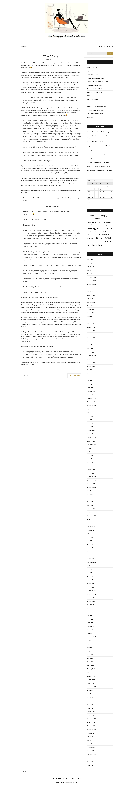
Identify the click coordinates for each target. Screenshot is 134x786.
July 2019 (89, 334)
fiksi (98, 222)
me (53, 53)
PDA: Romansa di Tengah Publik (95, 110)
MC (107, 229)
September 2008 (91, 729)
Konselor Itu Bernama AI (93, 74)
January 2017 (90, 395)
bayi (99, 216)
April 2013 (90, 544)
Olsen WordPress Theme (63, 782)
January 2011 (90, 630)
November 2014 (91, 480)
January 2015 (90, 473)
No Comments (57, 59)
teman (107, 241)
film (101, 222)
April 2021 (90, 305)
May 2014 (90, 498)
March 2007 (90, 765)
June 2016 (90, 416)
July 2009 (89, 694)
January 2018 (90, 352)
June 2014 (90, 494)
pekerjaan (105, 234)
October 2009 (91, 683)
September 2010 (91, 644)
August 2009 (90, 690)
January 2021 (90, 313)
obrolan (105, 232)
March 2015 (90, 466)
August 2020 (90, 316)
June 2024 (90, 291)
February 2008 (91, 747)
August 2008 (90, 733)
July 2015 (89, 451)
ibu (103, 222)
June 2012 (90, 569)
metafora (90, 232)
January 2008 (90, 751)
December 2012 (91, 555)
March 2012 (90, 580)
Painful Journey (91, 96)
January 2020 (90, 323)
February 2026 (91, 263)
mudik (94, 232)
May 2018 (90, 345)
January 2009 (90, 715)
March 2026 (90, 259)
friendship (47, 53)
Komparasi (90, 117)
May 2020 (90, 320)
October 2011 (91, 597)
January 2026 (90, 266)
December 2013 (91, 516)
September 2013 (91, 526)
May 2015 (90, 459)
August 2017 (90, 370)
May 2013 (90, 540)
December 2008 (91, 719)
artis (96, 216)
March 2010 (90, 665)
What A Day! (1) (51, 56)
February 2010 (91, 669)
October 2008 (91, 726)
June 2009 (90, 697)
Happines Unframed (92, 71)
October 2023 (91, 295)
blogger (107, 216)
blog (103, 216)
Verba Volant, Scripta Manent (95, 113)
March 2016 (90, 427)
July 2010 (89, 651)
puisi (100, 238)
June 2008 (90, 736)
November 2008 (91, 722)
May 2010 (90, 658)
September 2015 (91, 444)
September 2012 (91, 562)
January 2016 (90, 434)
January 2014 (90, 512)
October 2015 (91, 441)
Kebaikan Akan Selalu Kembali (95, 92)
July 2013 (89, 533)
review (89, 242)
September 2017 (91, 366)
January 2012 (90, 587)
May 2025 (90, 270)
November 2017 (91, 359)
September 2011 (91, 601)
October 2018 (91, 338)
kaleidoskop (90, 225)
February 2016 (91, 430)
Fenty (88, 162)
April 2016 (90, 423)
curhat (98, 219)
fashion (95, 222)
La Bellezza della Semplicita (67, 778)
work (56, 53)
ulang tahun (96, 245)
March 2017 (90, 387)
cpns (93, 219)
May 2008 (90, 740)
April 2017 (90, 384)
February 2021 (91, 309)
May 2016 (90, 419)
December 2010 (91, 633)
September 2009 (91, 686)
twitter (89, 245)
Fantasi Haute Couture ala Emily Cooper (97, 81)
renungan (107, 238)
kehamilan (99, 225)
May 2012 (90, 573)
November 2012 (91, 558)
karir (95, 225)
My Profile (24, 46)
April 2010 (90, 662)
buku (110, 216)
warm (88, 136)
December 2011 (91, 590)
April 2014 (90, 501)
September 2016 (91, 405)
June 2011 (90, 612)
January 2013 (90, 551)
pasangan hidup (98, 234)
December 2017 (91, 355)
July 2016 (89, 412)
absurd (89, 216)
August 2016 (90, 409)
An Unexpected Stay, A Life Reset (95, 88)
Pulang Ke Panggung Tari (93, 99)
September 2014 (91, 487)
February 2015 (91, 469)
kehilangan (105, 225)
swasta (102, 242)
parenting (90, 234)
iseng (105, 222)
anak (93, 215)
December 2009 (91, 676)
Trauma (89, 103)
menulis (110, 229)
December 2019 (91, 327)
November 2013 (91, 519)
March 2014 (90, 505)
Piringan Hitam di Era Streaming (95, 78)
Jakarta (109, 222)
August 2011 (90, 605)
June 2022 (90, 298)
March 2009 (90, 708)
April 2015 (90, 462)
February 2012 (91, 583)
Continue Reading (74, 375)
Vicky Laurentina (91, 146)
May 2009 (90, 701)
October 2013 (91, 523)
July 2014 (89, 491)
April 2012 (90, 576)
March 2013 (90, 548)
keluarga (92, 228)
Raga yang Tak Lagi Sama (93, 67)
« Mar (88, 202)
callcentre (89, 219)
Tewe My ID (90, 150)
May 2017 (90, 380)
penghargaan (90, 238)
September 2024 (91, 284)
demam (102, 219)
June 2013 (90, 537)
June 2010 (90, 654)
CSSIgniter (75, 782)
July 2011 (89, 608)
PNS (96, 237)
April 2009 (90, 704)
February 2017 (91, 391)
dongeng (107, 219)
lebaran (99, 229)
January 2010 (90, 672)
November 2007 (91, 758)
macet (104, 229)
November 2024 (91, 281)
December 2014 (91, 476)
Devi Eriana (90, 170)
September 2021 (91, 302)
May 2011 (90, 615)
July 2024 (89, 288)
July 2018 (89, 341)
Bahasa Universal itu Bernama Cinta (96, 106)
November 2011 (91, 594)
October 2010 (91, 640)
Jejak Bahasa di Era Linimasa (94, 85)
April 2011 (90, 619)
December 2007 (91, 754)
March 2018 (90, 348)
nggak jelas (99, 232)
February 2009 (91, 711)
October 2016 (91, 402)
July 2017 (89, 373)
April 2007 (90, 761)
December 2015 (91, 437)
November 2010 (91, 637)
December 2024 (91, 277)
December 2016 (91, 398)
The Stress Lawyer (92, 154)
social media (96, 242)
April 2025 (90, 273)
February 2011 (91, 626)
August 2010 (90, 647)
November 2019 (91, 330)
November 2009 (91, 679)
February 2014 (91, 508)
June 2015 (90, 455)
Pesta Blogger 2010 (104, 154)
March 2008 (90, 743)
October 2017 (91, 362)
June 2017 (90, 377)
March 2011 (90, 622)
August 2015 (90, 448)
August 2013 (90, 530)
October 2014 (91, 484)
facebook (90, 222)
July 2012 (89, 565)
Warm (88, 132)
